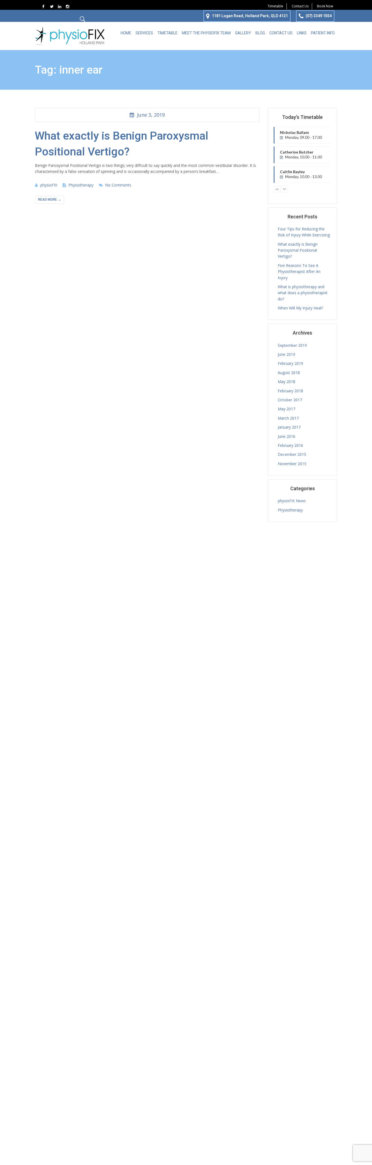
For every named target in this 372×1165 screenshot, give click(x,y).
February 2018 (290, 390)
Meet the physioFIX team (206, 33)
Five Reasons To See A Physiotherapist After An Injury (299, 271)
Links (302, 33)
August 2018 (289, 372)
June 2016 (286, 436)
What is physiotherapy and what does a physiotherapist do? (303, 293)
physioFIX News (292, 500)
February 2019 (290, 363)
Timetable (275, 6)
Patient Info (323, 33)
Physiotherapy (80, 185)
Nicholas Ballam (301, 137)
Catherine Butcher (305, 156)
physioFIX (48, 185)
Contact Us (300, 6)
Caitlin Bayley (301, 176)
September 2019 (292, 345)
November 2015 (292, 463)
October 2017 (290, 399)
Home (126, 33)
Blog (260, 33)
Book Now (325, 6)
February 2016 (290, 445)
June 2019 (286, 354)
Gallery (243, 33)
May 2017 (286, 408)
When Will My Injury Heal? (300, 308)
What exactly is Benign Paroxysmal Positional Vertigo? (298, 250)
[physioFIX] (70, 35)
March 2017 (288, 418)
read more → (49, 199)
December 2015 (292, 454)
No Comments (118, 185)
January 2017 (289, 427)
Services (144, 33)
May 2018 (286, 381)
